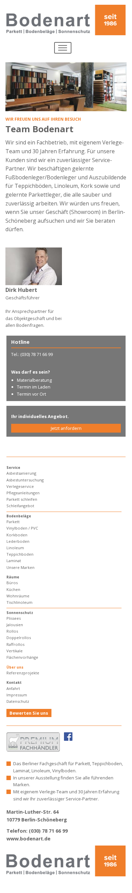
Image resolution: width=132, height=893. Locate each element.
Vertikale (14, 650)
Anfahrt (13, 688)
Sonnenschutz (19, 612)
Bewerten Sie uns (28, 713)
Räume (12, 577)
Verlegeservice (20, 486)
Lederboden (17, 541)
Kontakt (14, 682)
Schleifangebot (20, 505)
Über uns (14, 667)
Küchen (13, 589)
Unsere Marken (20, 567)
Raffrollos (15, 644)
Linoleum (15, 547)
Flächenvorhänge (22, 657)
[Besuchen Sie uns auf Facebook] (68, 736)
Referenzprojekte (22, 672)
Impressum (16, 694)
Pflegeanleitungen (23, 492)
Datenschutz (17, 701)
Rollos (12, 631)
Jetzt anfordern (66, 428)
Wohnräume (17, 595)
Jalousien (14, 624)
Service (13, 467)
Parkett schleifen (21, 499)
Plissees (13, 618)
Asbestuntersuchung (25, 479)
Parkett (13, 521)
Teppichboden (20, 554)
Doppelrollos (18, 637)
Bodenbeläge (18, 516)
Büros (12, 582)
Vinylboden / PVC (22, 528)
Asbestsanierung (21, 473)
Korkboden (16, 534)
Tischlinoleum (19, 602)
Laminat (13, 560)
